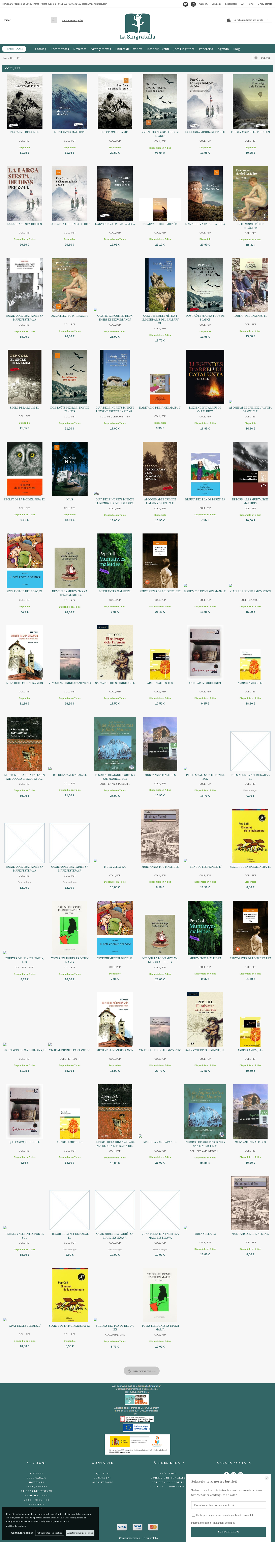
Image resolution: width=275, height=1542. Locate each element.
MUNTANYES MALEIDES (114, 591)
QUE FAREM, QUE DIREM (205, 683)
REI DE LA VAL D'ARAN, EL (70, 775)
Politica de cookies (168, 1482)
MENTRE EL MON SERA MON (24, 683)
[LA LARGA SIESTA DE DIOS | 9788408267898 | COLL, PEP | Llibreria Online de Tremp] (24, 193)
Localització (231, 4)
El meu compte (264, 4)
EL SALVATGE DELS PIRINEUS (250, 132)
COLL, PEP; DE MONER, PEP (115, 416)
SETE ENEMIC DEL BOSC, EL (24, 591)
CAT (243, 4)
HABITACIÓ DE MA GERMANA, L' (160, 408)
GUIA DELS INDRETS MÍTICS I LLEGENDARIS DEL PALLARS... (114, 501)
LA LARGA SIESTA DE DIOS (24, 224)
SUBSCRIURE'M (228, 1532)
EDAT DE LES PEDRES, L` (205, 867)
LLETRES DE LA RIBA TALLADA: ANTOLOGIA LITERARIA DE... (24, 777)
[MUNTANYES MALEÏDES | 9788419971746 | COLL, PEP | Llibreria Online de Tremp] (69, 101)
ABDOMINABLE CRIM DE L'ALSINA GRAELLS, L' (160, 501)
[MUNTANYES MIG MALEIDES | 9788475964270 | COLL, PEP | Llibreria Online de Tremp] (160, 836)
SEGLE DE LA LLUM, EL (24, 408)
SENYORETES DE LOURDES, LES (160, 591)
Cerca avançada (72, 20)
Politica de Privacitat (168, 1486)
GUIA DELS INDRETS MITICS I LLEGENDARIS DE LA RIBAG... (115, 409)
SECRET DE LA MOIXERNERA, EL (24, 499)
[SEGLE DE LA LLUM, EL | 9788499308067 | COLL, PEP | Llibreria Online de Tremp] (24, 377)
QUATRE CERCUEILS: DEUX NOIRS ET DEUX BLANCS (114, 318)
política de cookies (16, 1526)
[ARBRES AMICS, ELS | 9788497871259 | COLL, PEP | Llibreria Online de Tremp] (160, 652)
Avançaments (101, 49)
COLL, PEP (24, 141)
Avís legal (168, 1473)
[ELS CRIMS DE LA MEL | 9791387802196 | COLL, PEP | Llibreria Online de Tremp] (24, 101)
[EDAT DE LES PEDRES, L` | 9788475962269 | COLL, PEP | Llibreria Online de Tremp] (205, 836)
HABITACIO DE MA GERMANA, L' (205, 591)
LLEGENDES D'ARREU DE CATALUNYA (205, 409)
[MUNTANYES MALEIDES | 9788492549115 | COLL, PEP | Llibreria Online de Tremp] (115, 560)
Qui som (203, 4)
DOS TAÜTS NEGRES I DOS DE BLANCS (160, 134)
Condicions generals (168, 1478)
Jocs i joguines (184, 49)
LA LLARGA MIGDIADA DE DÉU (205, 132)
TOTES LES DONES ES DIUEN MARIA (69, 960)
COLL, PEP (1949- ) (250, 600)
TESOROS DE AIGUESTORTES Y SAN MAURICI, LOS (115, 777)
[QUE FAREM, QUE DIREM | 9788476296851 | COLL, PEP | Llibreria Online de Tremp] (205, 652)
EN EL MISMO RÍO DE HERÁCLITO (250, 226)
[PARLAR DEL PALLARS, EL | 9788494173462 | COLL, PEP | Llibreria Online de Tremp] (250, 285)
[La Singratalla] (137, 26)
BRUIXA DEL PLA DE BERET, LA (205, 499)
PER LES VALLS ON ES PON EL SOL (205, 777)
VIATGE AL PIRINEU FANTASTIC (70, 683)
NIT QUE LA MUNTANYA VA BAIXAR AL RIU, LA (69, 593)
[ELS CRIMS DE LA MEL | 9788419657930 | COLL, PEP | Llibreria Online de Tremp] (115, 101)
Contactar (216, 4)
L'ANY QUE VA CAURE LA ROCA (115, 224)
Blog (236, 49)
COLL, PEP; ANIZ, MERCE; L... (115, 784)
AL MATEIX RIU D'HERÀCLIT (69, 316)
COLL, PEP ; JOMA (24, 967)
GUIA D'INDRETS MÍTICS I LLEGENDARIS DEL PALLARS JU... (160, 319)
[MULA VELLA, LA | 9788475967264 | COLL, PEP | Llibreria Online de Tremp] (115, 836)
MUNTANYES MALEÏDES (69, 132)
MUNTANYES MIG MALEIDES (160, 867)
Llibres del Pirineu (128, 49)
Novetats (79, 49)
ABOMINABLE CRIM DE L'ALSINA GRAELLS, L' (250, 409)
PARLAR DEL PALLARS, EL (250, 316)
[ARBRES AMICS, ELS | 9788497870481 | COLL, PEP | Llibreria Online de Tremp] (250, 652)
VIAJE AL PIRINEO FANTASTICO (250, 591)
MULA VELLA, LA (115, 867)
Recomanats (60, 49)
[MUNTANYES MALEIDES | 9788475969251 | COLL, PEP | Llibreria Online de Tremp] (160, 744)
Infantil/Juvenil (158, 49)
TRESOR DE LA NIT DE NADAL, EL (250, 777)
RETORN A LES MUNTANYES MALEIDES (250, 501)
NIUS (69, 499)
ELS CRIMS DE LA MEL (24, 132)
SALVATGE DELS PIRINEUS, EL (115, 683)
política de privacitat (242, 1515)
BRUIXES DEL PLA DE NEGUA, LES (24, 960)
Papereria (206, 49)
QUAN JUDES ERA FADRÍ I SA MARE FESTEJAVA (24, 869)
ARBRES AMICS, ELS (160, 683)
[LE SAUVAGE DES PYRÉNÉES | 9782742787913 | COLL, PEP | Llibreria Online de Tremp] (160, 193)
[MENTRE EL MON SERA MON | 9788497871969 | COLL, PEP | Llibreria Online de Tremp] (24, 652)
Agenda (223, 49)
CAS (251, 4)
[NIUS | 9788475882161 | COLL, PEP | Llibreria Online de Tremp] (69, 469)
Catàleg (40, 49)
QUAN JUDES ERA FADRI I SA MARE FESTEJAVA (24, 318)
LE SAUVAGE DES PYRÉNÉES (160, 224)
